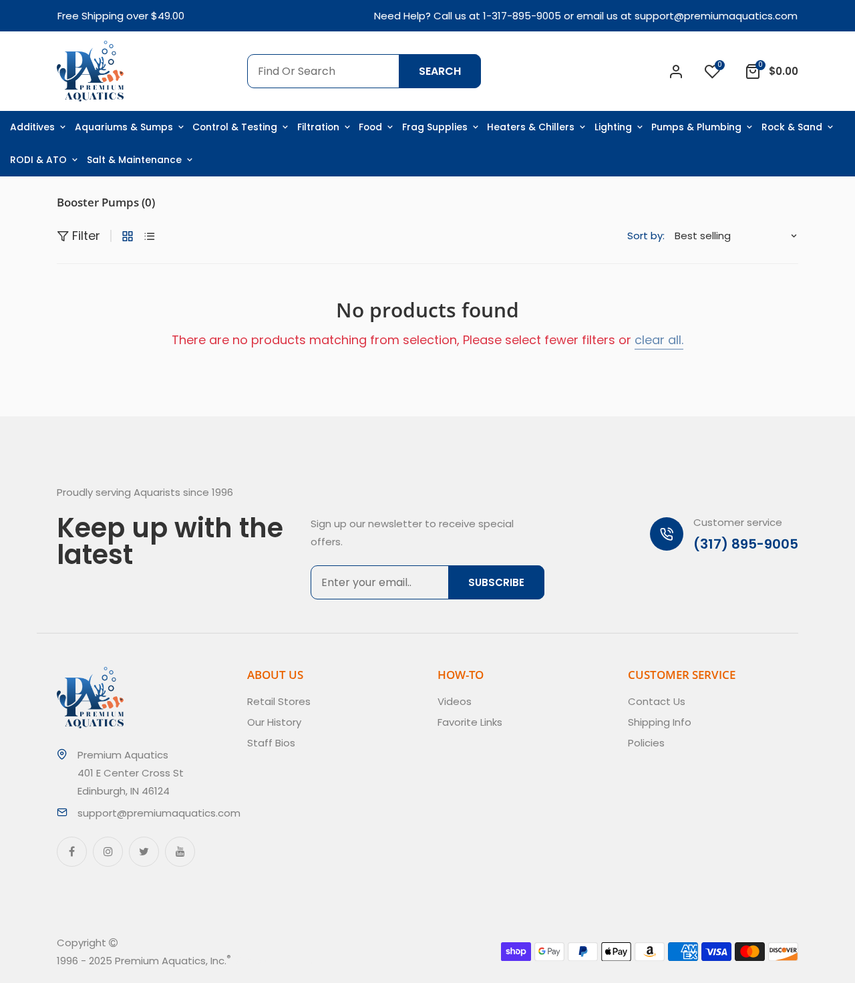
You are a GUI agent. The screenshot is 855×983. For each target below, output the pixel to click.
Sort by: (646, 236)
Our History (274, 722)
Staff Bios (271, 743)
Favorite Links (470, 722)
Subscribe (496, 582)
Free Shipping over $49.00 (120, 16)
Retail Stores (279, 701)
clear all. (659, 339)
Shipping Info (659, 722)
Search (440, 71)
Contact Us (656, 701)
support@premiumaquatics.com (716, 16)
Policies (646, 743)
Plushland (293, 961)
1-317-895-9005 (522, 16)
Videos (455, 701)
